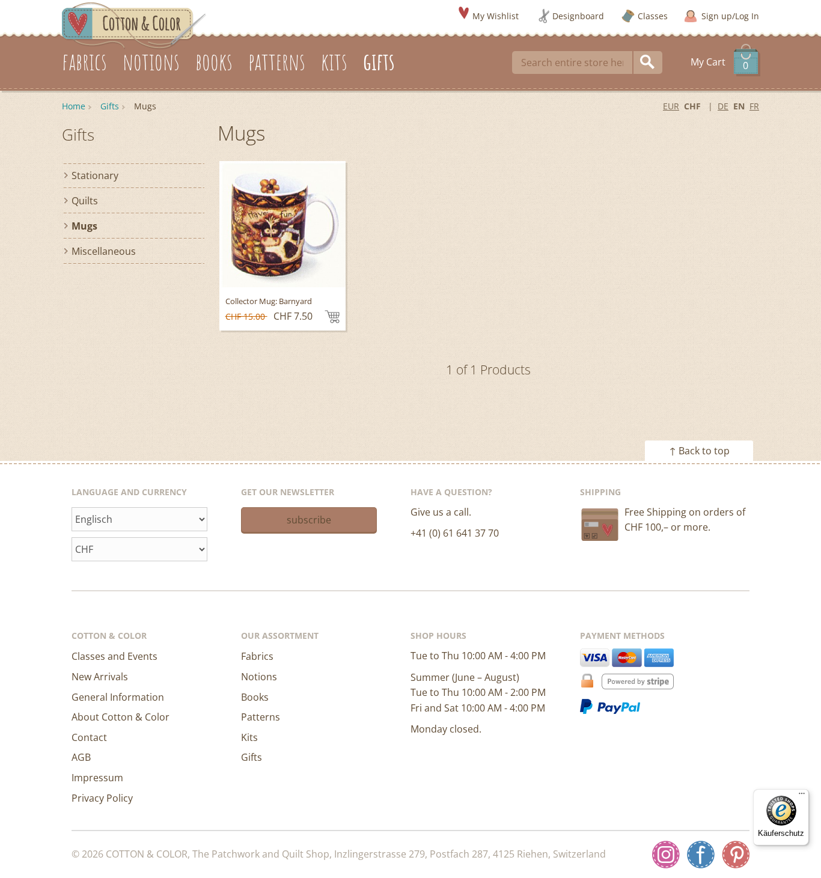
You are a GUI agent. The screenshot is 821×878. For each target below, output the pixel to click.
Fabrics (257, 656)
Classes (653, 16)
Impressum (97, 777)
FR (754, 106)
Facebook (701, 854)
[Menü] (802, 796)
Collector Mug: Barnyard (268, 301)
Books (255, 697)
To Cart (332, 316)
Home (73, 106)
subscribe (309, 519)
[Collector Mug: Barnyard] (282, 224)
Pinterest (735, 854)
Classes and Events (114, 656)
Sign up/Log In (730, 16)
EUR (671, 106)
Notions (259, 676)
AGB (81, 757)
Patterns (260, 717)
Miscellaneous (104, 251)
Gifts (109, 106)
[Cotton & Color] (134, 24)
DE (723, 106)
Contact (89, 737)
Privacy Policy (102, 798)
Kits (249, 737)
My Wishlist (495, 16)
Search (647, 62)
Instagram (666, 854)
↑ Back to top (699, 450)
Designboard (578, 16)
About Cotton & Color (120, 717)
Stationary (95, 175)
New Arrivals (100, 676)
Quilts (85, 200)
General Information (118, 697)
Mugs (84, 226)
